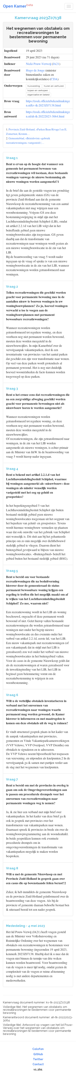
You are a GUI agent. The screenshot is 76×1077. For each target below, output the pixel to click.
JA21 (56, 64)
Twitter (38, 1059)
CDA (54, 79)
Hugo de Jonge (35, 70)
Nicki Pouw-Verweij (38, 64)
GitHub (38, 1054)
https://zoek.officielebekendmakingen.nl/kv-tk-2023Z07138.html (48, 103)
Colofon (38, 1049)
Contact (38, 1064)
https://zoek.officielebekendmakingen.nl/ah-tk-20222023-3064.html (48, 114)
